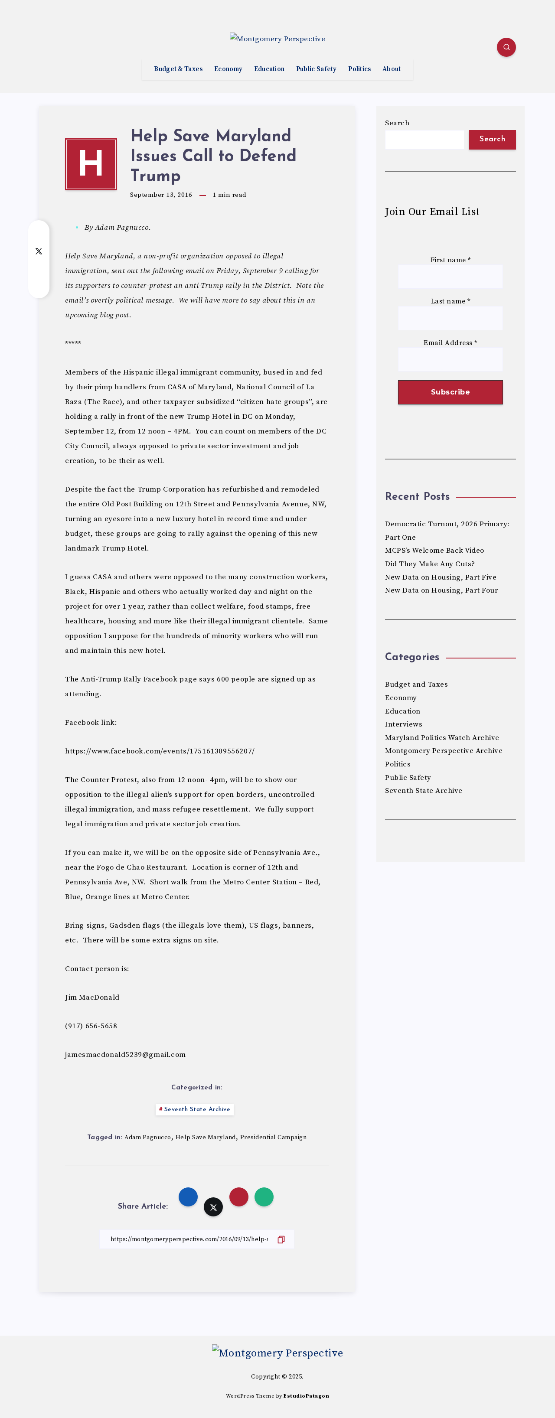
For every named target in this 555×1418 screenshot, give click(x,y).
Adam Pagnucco (147, 1137)
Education (269, 69)
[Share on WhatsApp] (39, 285)
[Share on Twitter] (39, 250)
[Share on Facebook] (39, 233)
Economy (228, 69)
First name (451, 260)
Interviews (403, 724)
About (391, 69)
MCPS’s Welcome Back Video (434, 550)
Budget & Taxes (178, 69)
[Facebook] (48, 48)
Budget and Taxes (416, 684)
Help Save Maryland (206, 1137)
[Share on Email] (39, 268)
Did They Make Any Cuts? (430, 564)
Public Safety (316, 69)
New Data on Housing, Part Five (440, 577)
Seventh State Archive (197, 1109)
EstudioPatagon (306, 1396)
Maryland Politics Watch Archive (442, 738)
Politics (359, 69)
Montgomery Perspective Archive (444, 751)
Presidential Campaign (273, 1137)
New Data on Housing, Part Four (441, 590)
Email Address (450, 343)
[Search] (506, 47)
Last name (450, 301)
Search (397, 123)
